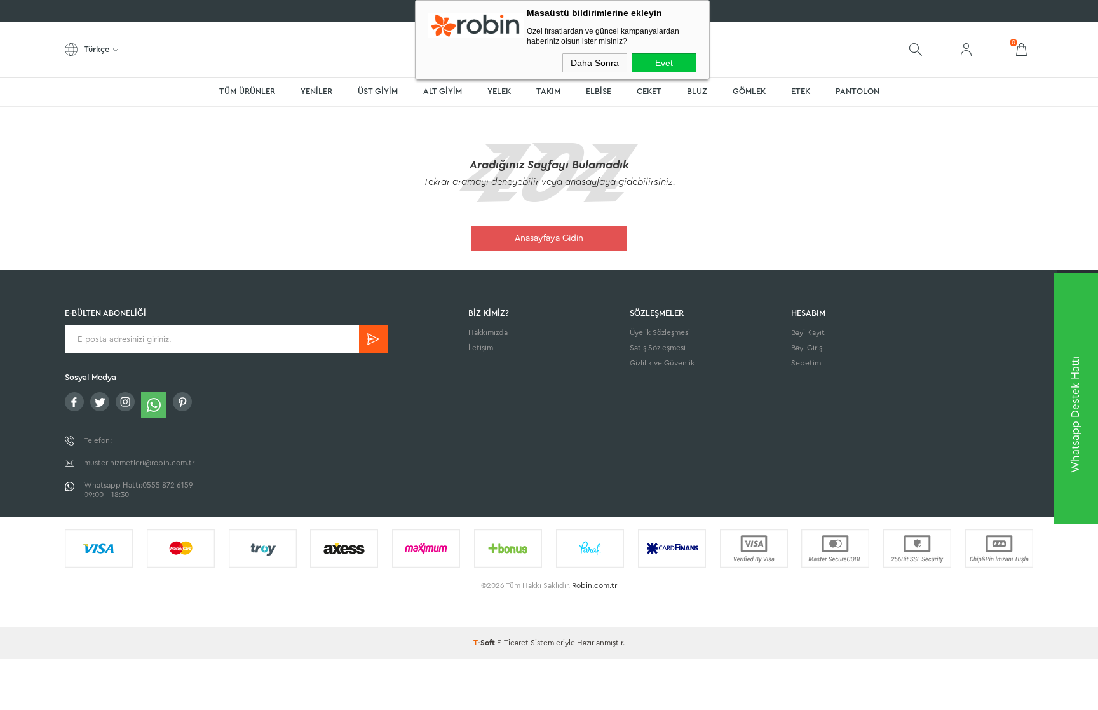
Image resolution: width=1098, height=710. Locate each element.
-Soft (485, 642)
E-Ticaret (513, 642)
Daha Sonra (595, 63)
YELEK (499, 91)
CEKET (649, 91)
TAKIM (548, 91)
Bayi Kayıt (808, 332)
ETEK (800, 91)
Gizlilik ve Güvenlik (662, 363)
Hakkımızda (488, 332)
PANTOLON (857, 91)
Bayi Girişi (807, 348)
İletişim (480, 348)
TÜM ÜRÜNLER (247, 91)
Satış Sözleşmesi (658, 348)
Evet (664, 63)
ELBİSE (598, 91)
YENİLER (316, 91)
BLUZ (697, 91)
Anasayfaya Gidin (549, 238)
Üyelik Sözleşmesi (660, 332)
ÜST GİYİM (378, 91)
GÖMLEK (749, 91)
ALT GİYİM (442, 91)
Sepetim (806, 363)
